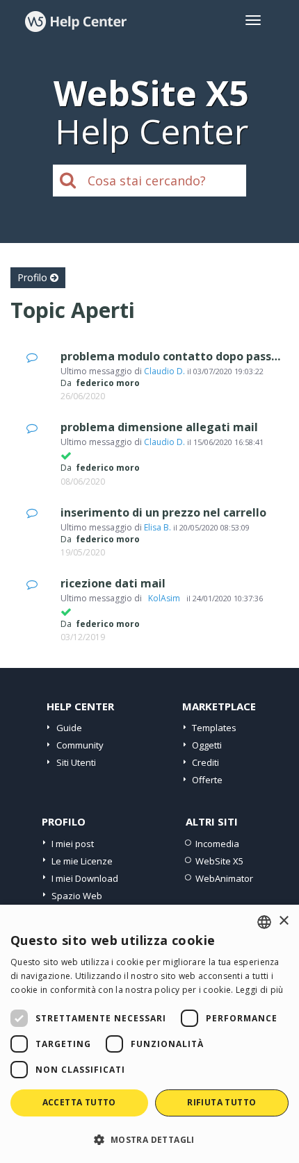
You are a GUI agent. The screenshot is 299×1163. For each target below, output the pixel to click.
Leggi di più (260, 990)
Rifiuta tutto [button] (221, 1102)
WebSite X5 (219, 861)
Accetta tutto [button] (79, 1102)
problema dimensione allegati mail (159, 427)
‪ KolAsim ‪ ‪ (164, 598)
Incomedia (217, 843)
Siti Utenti (76, 762)
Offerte (207, 779)
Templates (214, 727)
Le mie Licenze (82, 861)
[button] (149, 1139)
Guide (69, 727)
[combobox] (264, 922)
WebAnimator (224, 878)
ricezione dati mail (112, 583)
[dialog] (149, 1034)
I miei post (72, 843)
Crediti (205, 762)
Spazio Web (76, 895)
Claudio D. (164, 371)
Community (80, 745)
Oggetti (207, 745)
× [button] (283, 921)
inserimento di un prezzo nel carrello (163, 512)
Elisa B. (157, 527)
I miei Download (84, 878)
